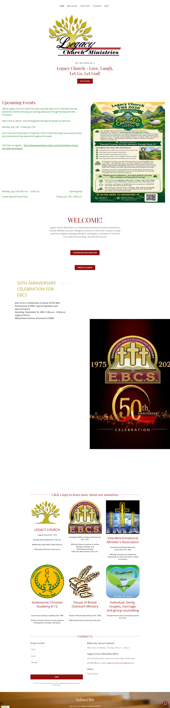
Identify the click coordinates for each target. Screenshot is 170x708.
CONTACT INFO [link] (85, 6)
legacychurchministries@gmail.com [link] (120, 663)
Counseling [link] (97, 6)
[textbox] (56, 649)
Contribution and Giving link (85, 253)
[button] (107, 6)
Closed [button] (94, 674)
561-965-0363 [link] (82, 62)
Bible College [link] (72, 6)
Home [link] (62, 6)
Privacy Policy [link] (68, 683)
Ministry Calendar (85, 268)
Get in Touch (85, 81)
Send (57, 677)
